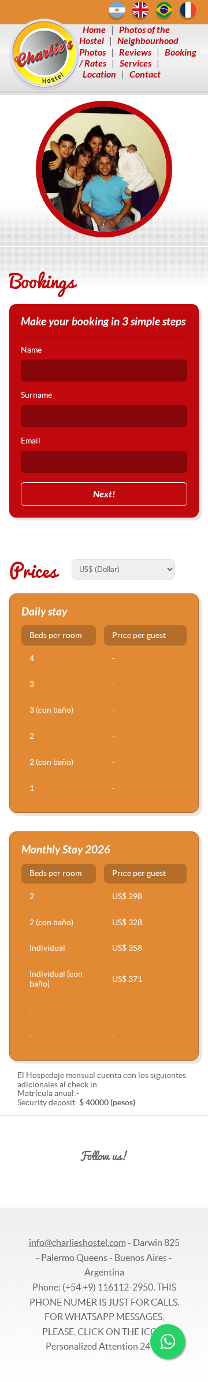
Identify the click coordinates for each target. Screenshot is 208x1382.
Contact (145, 74)
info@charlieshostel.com (77, 1242)
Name (31, 350)
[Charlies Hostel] (44, 55)
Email (30, 441)
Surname (36, 395)
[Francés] (188, 11)
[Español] (117, 11)
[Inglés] (140, 11)
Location (99, 74)
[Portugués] (164, 11)
